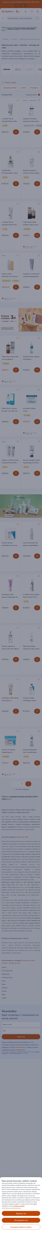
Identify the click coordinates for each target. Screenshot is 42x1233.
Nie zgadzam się (20, 1220)
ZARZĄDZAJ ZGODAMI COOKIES (21, 1227)
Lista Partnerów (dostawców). (11, 1208)
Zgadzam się (21, 1213)
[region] (21, 1205)
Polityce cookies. (19, 1206)
